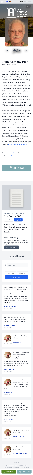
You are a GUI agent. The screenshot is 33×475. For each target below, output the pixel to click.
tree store (11, 156)
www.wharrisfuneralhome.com (18, 144)
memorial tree (13, 153)
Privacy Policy (11, 467)
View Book (9, 220)
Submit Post (16, 277)
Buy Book (18, 220)
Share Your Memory (11, 247)
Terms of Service (21, 467)
